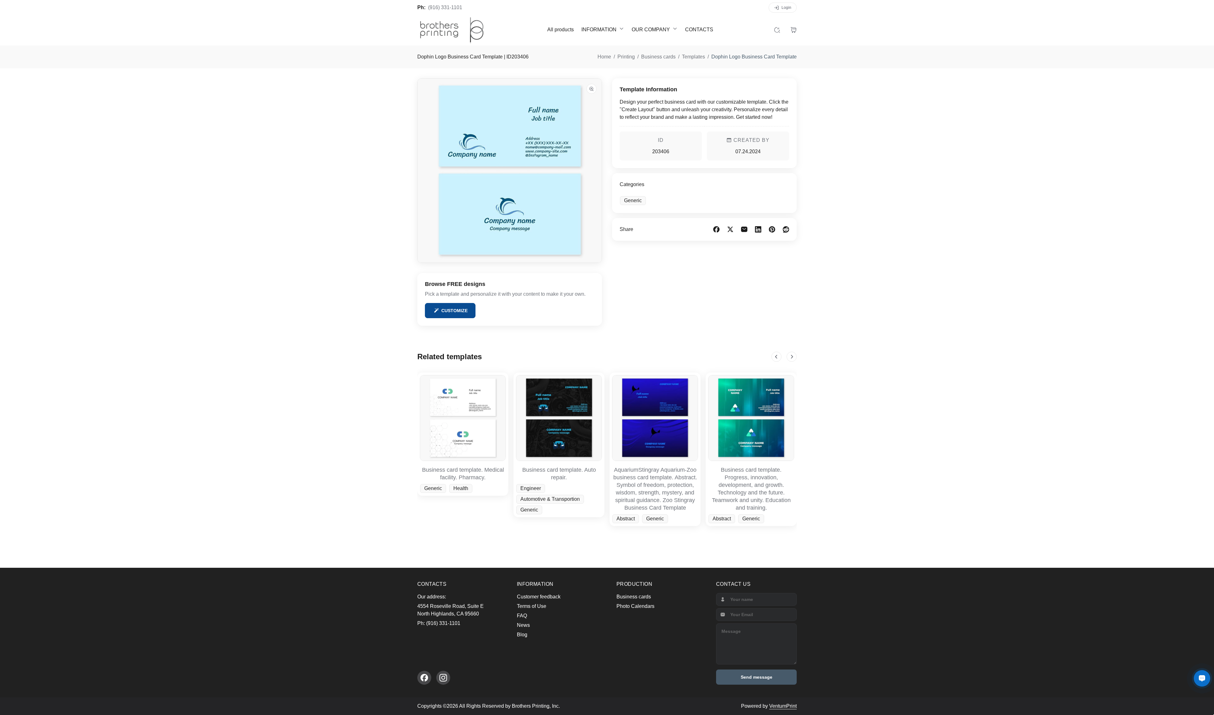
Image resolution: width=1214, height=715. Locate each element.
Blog (522, 634)
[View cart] (793, 29)
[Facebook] (424, 678)
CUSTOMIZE (454, 310)
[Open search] (777, 29)
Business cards (633, 596)
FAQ (522, 615)
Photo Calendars (635, 606)
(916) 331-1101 (445, 7)
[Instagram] (443, 678)
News (523, 625)
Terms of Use (531, 606)
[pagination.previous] (776, 357)
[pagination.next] (792, 357)
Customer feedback (539, 596)
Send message (756, 677)
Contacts (699, 29)
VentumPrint (783, 706)
